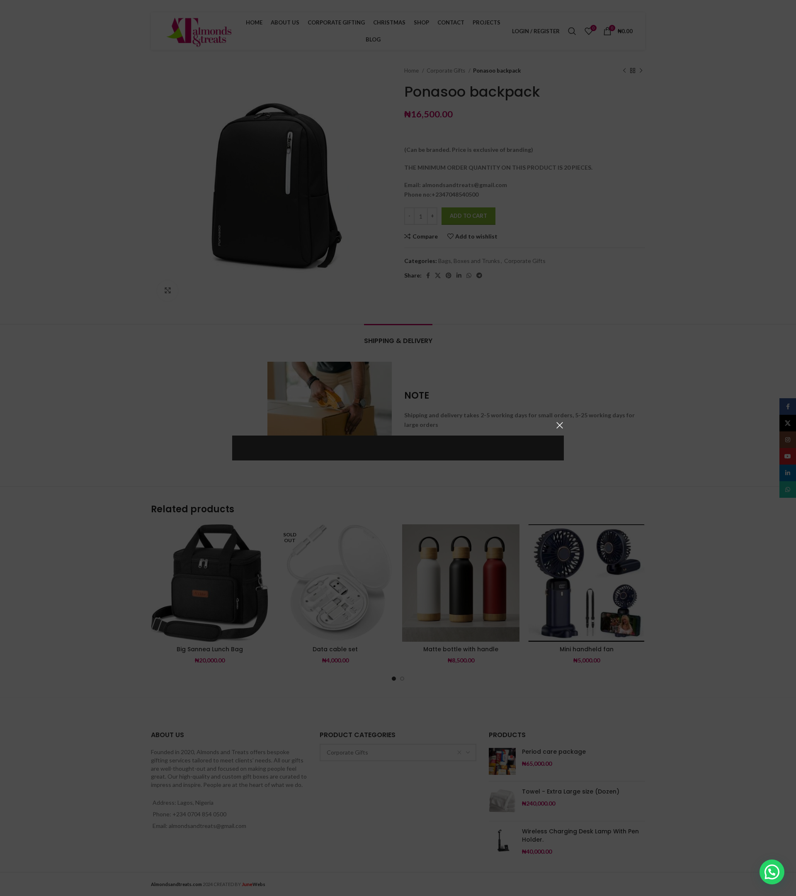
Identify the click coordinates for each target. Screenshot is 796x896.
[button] (772, 871)
